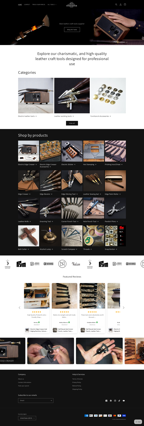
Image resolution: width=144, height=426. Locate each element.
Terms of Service (77, 379)
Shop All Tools (72, 30)
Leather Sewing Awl (91, 194)
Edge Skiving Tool (69, 194)
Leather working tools (63, 116)
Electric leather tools (26, 116)
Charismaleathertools (121, 419)
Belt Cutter (22, 249)
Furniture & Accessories (100, 116)
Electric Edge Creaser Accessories (48, 165)
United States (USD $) (26, 418)
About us (21, 379)
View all (72, 123)
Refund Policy (76, 386)
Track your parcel (23, 386)
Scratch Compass (68, 249)
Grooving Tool (45, 221)
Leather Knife (23, 221)
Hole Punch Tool (89, 221)
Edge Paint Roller (111, 194)
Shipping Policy (77, 389)
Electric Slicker (67, 164)
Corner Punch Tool (69, 221)
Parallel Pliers (110, 221)
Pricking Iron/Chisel (112, 164)
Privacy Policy (76, 382)
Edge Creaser (23, 194)
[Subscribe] (51, 400)
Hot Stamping (88, 164)
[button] (52, 4)
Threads (86, 249)
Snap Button (110, 249)
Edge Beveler (45, 194)
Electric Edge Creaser (26, 164)
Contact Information (24, 382)
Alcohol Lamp (45, 249)
